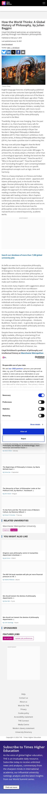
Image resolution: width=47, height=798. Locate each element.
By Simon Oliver (7, 451)
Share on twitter (13, 52)
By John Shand (7, 493)
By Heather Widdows (9, 579)
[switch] (41, 402)
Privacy (23, 709)
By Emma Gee (6, 472)
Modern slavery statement (23, 728)
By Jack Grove (6, 558)
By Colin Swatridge (8, 622)
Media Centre (23, 724)
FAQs (23, 694)
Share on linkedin (8, 52)
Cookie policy (23, 713)
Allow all (23, 431)
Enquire (14, 530)
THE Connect (23, 721)
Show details (35, 424)
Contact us (23, 698)
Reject (23, 439)
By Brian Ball (6, 601)
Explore (6, 530)
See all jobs (8, 638)
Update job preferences (23, 638)
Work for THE (23, 705)
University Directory (23, 732)
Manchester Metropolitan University (19, 526)
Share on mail (23, 52)
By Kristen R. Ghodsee (9, 515)
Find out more (11, 787)
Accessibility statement (23, 717)
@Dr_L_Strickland (13, 48)
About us (23, 702)
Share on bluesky (4, 52)
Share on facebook (18, 52)
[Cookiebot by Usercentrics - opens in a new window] (34, 357)
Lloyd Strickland (7, 44)
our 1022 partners (16, 369)
